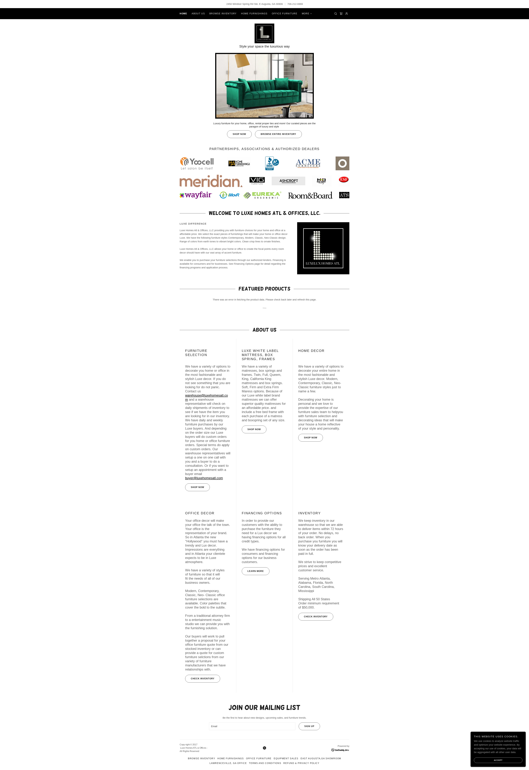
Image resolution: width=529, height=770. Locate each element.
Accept (498, 760)
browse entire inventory (278, 134)
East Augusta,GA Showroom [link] (321, 758)
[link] (341, 13)
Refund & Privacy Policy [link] (301, 763)
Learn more (255, 571)
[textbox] (252, 726)
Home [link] (183, 13)
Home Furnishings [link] (254, 13)
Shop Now (239, 134)
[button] (307, 13)
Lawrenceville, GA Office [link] (228, 763)
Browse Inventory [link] (223, 13)
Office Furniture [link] (284, 13)
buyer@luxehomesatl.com (204, 478)
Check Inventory (202, 678)
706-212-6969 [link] (295, 4)
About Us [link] (198, 13)
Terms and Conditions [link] (265, 763)
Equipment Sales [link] (286, 758)
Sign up (309, 726)
